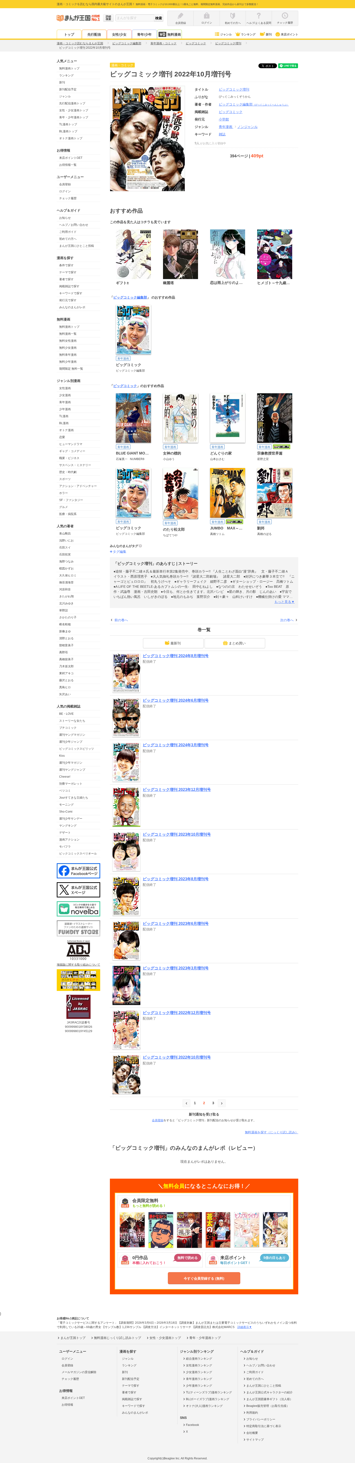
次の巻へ (287, 620)
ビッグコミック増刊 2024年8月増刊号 (176, 656)
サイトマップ (255, 1439)
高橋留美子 (66, 659)
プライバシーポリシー (260, 1419)
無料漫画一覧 (68, 333)
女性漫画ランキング (199, 1365)
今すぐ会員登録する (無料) (204, 1278)
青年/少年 (144, 34)
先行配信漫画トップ (72, 103)
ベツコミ (65, 790)
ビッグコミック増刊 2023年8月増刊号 (176, 879)
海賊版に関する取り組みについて (78, 964)
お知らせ (65, 218)
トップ (69, 34)
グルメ (63, 507)
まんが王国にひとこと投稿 (76, 245)
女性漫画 (65, 388)
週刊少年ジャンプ (70, 741)
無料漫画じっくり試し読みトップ (117, 1338)
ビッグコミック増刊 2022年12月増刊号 (177, 1013)
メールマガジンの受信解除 (79, 1372)
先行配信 (94, 34)
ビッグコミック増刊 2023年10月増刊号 (177, 834)
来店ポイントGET (70, 158)
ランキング (248, 34)
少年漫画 (65, 409)
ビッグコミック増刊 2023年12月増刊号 (177, 790)
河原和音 (65, 589)
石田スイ (65, 547)
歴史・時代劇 (68, 472)
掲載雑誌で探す (69, 286)
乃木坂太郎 (66, 666)
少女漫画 (65, 395)
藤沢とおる (66, 680)
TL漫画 (63, 416)
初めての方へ (68, 238)
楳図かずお (66, 568)
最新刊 (175, 643)
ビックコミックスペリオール (78, 853)
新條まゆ (65, 631)
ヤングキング (68, 825)
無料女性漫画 (68, 340)
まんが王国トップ (72, 1338)
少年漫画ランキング (199, 1385)
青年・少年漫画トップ (73, 117)
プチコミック (68, 727)
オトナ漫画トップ (70, 138)
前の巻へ (121, 620)
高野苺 (63, 652)
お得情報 (67, 1404)
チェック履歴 (68, 198)
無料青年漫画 (68, 354)
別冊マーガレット (70, 783)
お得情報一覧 (68, 165)
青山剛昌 (65, 533)
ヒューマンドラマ (70, 444)
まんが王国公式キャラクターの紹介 (269, 1392)
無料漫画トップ (69, 68)
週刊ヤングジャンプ (72, 769)
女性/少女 (119, 34)
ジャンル (226, 34)
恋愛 (62, 437)
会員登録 (65, 184)
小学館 (224, 119)
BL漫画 (64, 423)
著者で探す (66, 279)
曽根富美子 (66, 645)
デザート (65, 832)
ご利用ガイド (68, 232)
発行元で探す (68, 300)
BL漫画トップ (68, 131)
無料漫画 (174, 34)
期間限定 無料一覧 (71, 368)
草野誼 (63, 610)
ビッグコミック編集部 (254, 104)
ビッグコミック (125, 386)
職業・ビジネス (69, 458)
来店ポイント (289, 34)
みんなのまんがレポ (72, 307)
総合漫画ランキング (199, 1358)
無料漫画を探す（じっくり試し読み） (271, 1132)
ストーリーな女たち (72, 720)
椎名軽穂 (65, 624)
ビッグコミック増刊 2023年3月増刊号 (176, 968)
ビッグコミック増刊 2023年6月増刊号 (176, 924)
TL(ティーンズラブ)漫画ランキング (209, 1392)
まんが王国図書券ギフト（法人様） (269, 1399)
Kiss (62, 755)
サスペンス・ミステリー (75, 465)
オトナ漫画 (66, 430)
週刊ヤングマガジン (72, 734)
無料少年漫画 (68, 361)
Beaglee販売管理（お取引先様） (267, 1406)
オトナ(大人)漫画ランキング (204, 1406)
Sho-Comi (65, 811)
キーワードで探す (70, 293)
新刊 (269, 34)
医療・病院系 (68, 514)
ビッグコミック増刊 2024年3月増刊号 (176, 745)
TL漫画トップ (68, 124)
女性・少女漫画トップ (73, 110)
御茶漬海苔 (66, 582)
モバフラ (65, 846)
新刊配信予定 (68, 89)
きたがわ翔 (66, 596)
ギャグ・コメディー (72, 451)
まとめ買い (237, 643)
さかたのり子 (68, 617)
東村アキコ (66, 673)
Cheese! (64, 776)
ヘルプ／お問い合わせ (73, 225)
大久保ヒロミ (68, 575)
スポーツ (65, 479)
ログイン (65, 191)
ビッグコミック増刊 (234, 89)
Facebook (192, 1425)
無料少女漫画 (68, 347)
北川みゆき (66, 603)
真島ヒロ (65, 687)
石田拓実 (65, 554)
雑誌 (222, 134)
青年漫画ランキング (199, 1379)
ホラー (63, 493)
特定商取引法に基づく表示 (263, 1426)
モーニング (66, 804)
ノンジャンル (247, 127)
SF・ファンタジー (71, 500)
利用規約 (252, 1412)
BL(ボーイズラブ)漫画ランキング (207, 1399)
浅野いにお (66, 540)
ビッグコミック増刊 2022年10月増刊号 (177, 1057)
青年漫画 (65, 402)
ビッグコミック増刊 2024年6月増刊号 (176, 700)
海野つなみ (66, 561)
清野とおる (66, 638)
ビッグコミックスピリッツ (76, 748)
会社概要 (252, 1433)
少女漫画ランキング (199, 1372)
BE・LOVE (66, 713)
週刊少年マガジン (70, 762)
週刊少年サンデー (70, 818)
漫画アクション (69, 839)
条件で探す (66, 265)
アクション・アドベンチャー (78, 486)
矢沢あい (65, 694)
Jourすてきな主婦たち (73, 797)
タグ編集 (119, 552)
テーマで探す (68, 272)
